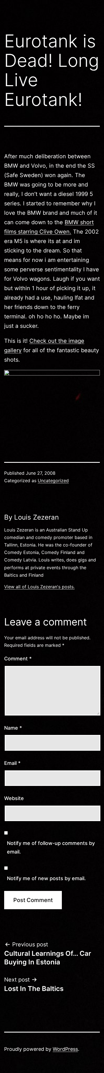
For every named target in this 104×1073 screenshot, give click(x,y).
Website (14, 798)
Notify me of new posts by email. (46, 878)
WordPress (65, 1049)
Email (12, 763)
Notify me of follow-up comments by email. (51, 847)
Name (13, 728)
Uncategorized (53, 480)
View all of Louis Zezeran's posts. (39, 586)
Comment (18, 658)
